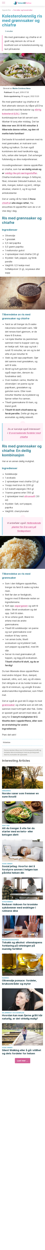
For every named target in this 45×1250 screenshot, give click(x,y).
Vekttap (6, 826)
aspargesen (21, 606)
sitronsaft (29, 496)
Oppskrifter (6, 10)
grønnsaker (8, 705)
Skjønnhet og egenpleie (13, 1013)
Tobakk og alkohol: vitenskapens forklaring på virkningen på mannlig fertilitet (22, 945)
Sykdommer (7, 902)
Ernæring (6, 791)
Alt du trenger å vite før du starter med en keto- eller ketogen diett (18, 831)
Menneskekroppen (10, 940)
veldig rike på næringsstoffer (21, 173)
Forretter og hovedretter (23, 10)
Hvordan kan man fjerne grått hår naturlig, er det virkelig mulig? (22, 1017)
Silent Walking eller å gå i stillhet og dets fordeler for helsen (21, 1052)
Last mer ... (22, 1060)
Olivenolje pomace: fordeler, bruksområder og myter (19, 982)
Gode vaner (7, 864)
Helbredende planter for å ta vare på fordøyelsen (26, 527)
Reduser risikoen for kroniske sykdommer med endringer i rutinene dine (20, 907)
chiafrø (6, 203)
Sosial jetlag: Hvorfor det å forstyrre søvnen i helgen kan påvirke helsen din (20, 869)
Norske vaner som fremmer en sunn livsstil (20, 795)
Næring (5, 978)
